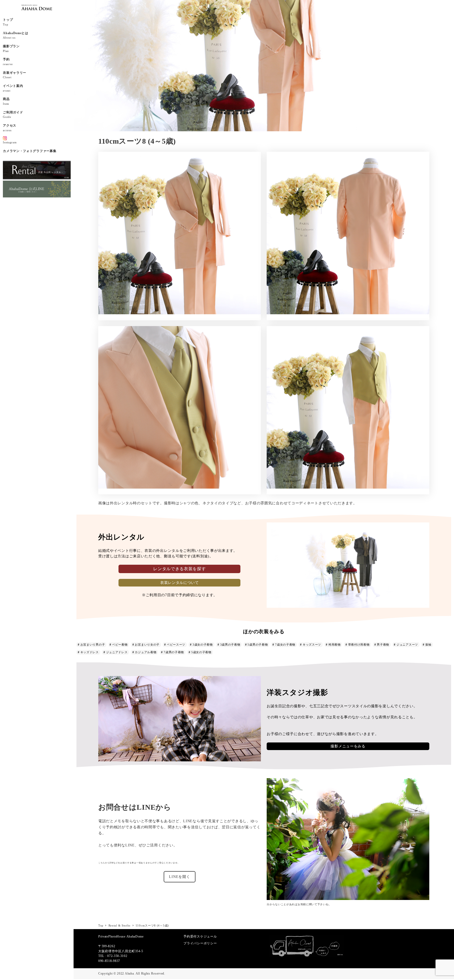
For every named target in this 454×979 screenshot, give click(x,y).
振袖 (428, 644)
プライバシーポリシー (200, 943)
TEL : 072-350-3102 (112, 956)
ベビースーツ (176, 644)
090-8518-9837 (109, 961)
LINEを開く (179, 877)
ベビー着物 (120, 644)
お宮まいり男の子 (92, 644)
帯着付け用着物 (359, 644)
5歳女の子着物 (201, 652)
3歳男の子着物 (230, 644)
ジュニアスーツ (407, 644)
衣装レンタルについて (179, 583)
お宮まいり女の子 (147, 644)
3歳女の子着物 (203, 644)
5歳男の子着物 (257, 644)
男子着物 (383, 644)
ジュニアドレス (117, 652)
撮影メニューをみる (348, 746)
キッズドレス (89, 652)
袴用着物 (334, 644)
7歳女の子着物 (285, 644)
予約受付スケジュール (200, 936)
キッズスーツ (312, 644)
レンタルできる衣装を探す (179, 569)
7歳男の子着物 (174, 652)
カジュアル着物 (145, 652)
